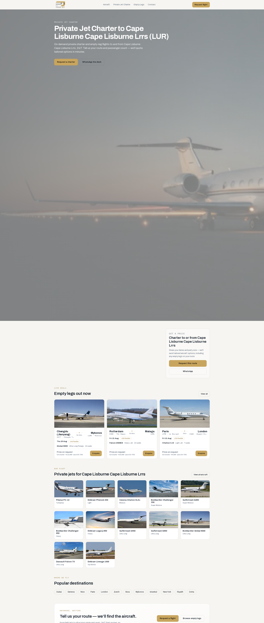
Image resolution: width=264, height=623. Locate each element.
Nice (83, 592)
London (104, 592)
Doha (191, 592)
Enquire (95, 453)
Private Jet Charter (121, 5)
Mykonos (140, 592)
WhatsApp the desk (91, 62)
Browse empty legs (192, 618)
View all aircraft (200, 475)
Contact (152, 5)
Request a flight (168, 618)
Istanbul (153, 592)
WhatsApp (188, 371)
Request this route (188, 363)
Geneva (71, 592)
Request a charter (66, 62)
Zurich (116, 592)
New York (167, 592)
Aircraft (106, 5)
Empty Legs (139, 5)
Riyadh (180, 592)
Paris (93, 592)
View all (204, 394)
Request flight (201, 5)
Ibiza (128, 592)
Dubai (59, 592)
